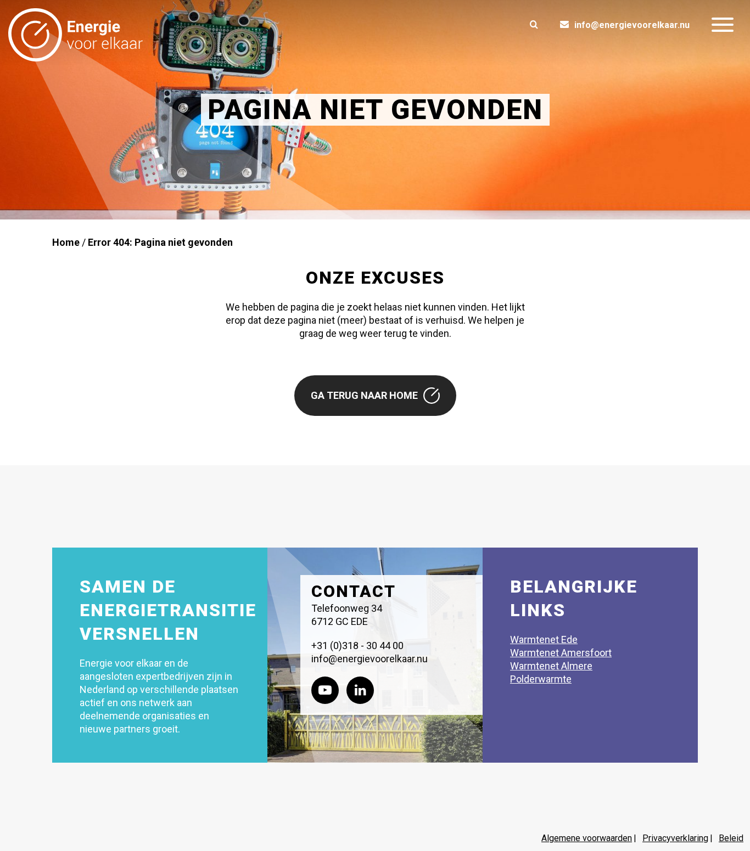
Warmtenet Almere (551, 666)
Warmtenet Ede (544, 639)
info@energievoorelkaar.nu (632, 25)
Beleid (731, 838)
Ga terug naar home (364, 395)
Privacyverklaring (675, 838)
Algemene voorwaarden (586, 838)
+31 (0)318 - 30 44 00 (357, 645)
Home (66, 242)
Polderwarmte (541, 679)
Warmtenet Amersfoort (561, 652)
